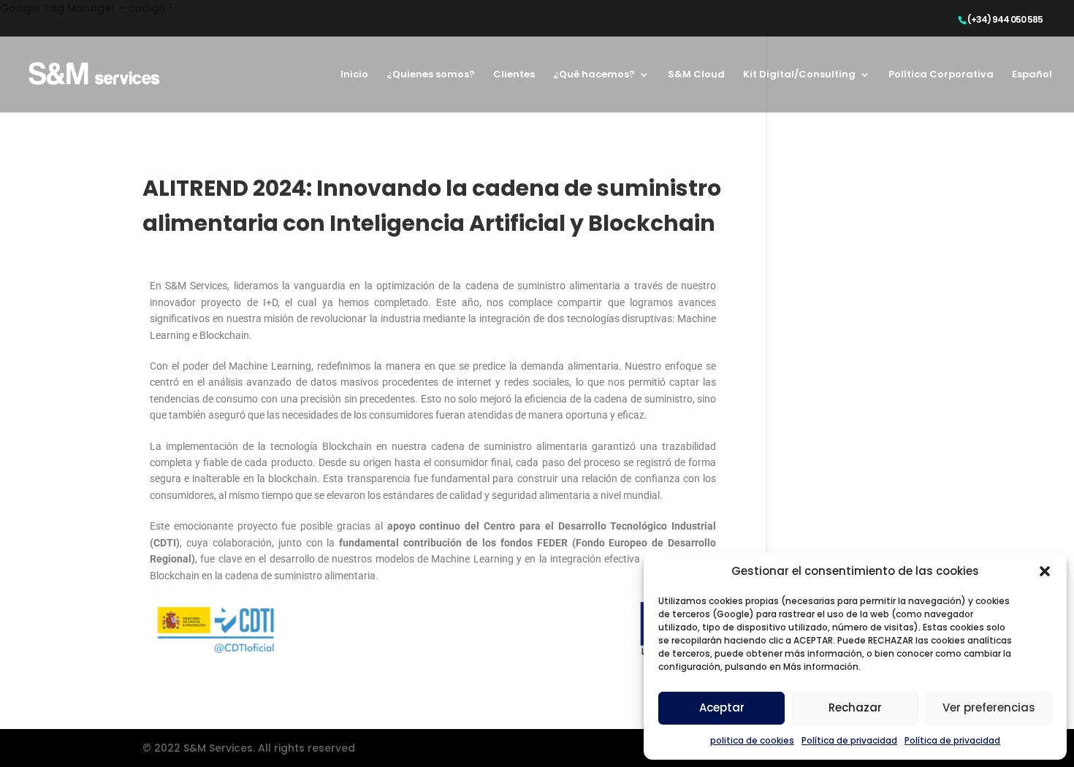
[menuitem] (1032, 90)
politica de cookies (752, 740)
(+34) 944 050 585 (1005, 19)
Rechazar (855, 707)
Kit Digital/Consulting (799, 75)
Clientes (514, 75)
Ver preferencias (988, 707)
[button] (1044, 571)
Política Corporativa (941, 75)
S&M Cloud (696, 75)
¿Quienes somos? (430, 75)
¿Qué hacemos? (594, 75)
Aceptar (721, 707)
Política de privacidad (849, 740)
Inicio (354, 75)
